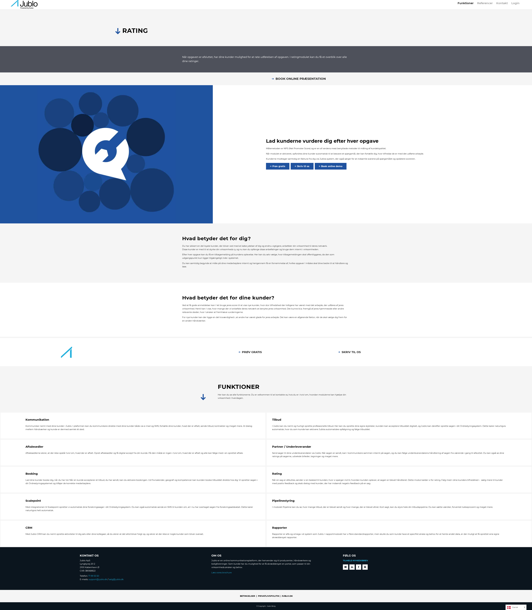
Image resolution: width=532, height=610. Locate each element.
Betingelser (247, 596)
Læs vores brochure (221, 572)
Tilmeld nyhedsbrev (355, 560)
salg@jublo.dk (116, 579)
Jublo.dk (287, 596)
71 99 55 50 (93, 576)
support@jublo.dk (98, 579)
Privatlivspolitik (268, 596)
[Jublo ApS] (24, 4)
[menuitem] (465, 4)
